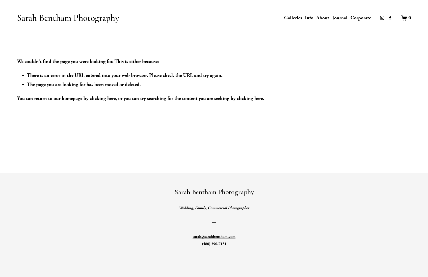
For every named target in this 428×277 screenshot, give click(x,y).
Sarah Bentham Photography (68, 18)
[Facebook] (390, 17)
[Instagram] (382, 17)
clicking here (103, 98)
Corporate (360, 18)
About (322, 18)
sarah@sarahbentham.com (214, 236)
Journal (340, 18)
